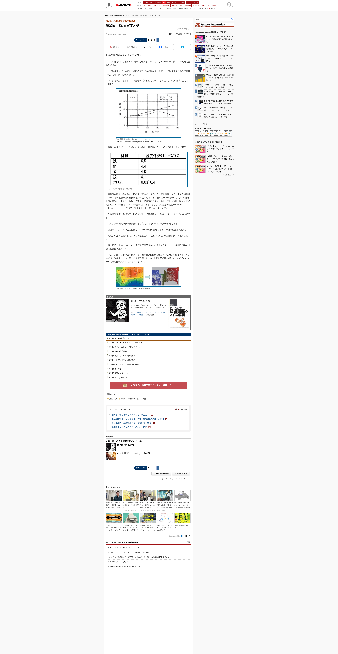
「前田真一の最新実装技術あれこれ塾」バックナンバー (127, 335)
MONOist (108, 15)
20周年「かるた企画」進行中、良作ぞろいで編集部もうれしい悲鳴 (220, 159)
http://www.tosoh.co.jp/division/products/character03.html (135, 142)
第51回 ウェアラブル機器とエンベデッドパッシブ (128, 343)
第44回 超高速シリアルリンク (120, 373)
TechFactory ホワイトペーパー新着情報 (122, 543)
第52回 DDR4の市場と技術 (119, 338)
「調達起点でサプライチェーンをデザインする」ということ (220, 149)
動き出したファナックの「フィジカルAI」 (124, 547)
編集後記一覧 (229, 175)
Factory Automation (118, 15)
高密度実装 (113, 399)
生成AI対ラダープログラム (118, 562)
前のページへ (140, 40)
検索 (232, 19)
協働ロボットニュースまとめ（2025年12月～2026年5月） (130, 552)
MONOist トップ (180, 474)
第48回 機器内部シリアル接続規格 (122, 356)
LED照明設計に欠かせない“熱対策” (134, 453)
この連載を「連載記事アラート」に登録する (150, 385)
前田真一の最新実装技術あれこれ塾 (133, 399)
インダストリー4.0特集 (203, 128)
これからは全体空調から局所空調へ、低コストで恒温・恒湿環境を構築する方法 (139, 557)
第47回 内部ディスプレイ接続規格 (122, 360)
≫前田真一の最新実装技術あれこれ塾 (124, 441)
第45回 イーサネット (117, 369)
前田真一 (171, 34)
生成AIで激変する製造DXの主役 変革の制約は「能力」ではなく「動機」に (220, 169)
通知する (134, 47)
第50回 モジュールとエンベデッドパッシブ (125, 347)
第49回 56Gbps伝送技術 (118, 351)
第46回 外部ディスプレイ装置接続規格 (124, 364)
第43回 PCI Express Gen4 (118, 378)
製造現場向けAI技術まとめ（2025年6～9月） (125, 567)
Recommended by (174, 536)
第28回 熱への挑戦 (125, 445)
